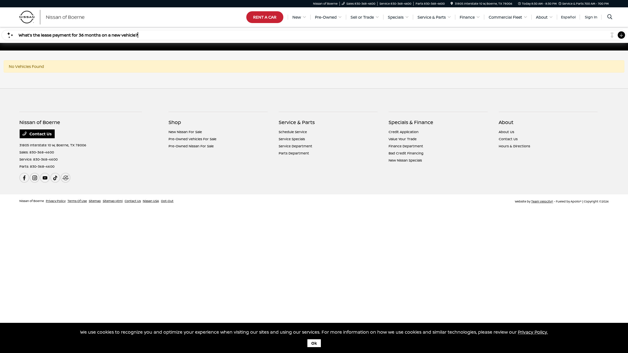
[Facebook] (24, 178)
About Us (506, 131)
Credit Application (404, 131)
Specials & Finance (411, 122)
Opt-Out (167, 201)
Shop (175, 122)
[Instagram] (34, 178)
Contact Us (40, 134)
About (506, 122)
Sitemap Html (113, 201)
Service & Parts (297, 122)
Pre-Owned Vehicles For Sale (192, 139)
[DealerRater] (65, 178)
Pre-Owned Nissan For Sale (191, 146)
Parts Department (294, 153)
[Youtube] (45, 178)
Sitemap (95, 201)
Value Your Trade (403, 139)
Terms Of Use (77, 201)
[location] (452, 3)
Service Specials (292, 139)
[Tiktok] (55, 178)
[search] (609, 17)
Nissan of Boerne (31, 201)
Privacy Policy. (533, 332)
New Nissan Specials (405, 160)
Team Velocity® (542, 201)
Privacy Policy (55, 201)
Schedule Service (293, 131)
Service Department (295, 146)
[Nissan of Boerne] (61, 16)
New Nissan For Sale (185, 131)
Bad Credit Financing (406, 153)
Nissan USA (151, 201)
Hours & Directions (514, 146)
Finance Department (406, 146)
